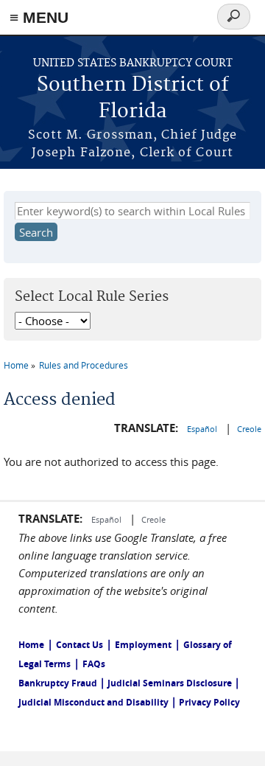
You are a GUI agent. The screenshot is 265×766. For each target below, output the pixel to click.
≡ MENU (39, 17)
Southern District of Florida (133, 98)
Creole (249, 428)
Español (203, 428)
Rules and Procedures (83, 365)
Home (16, 365)
